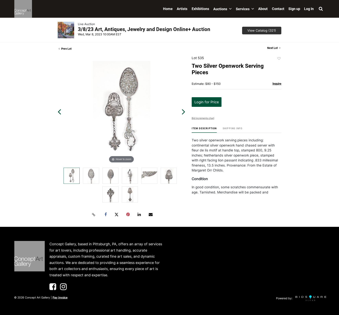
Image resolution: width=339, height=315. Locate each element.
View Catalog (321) (261, 30)
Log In (309, 9)
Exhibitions (200, 9)
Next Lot (272, 47)
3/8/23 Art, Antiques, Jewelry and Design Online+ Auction (144, 29)
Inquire (276, 83)
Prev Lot (66, 48)
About (263, 9)
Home (168, 9)
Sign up (294, 9)
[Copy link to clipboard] (93, 214)
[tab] (204, 130)
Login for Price (206, 102)
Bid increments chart (203, 118)
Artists (182, 9)
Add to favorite (279, 58)
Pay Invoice (60, 297)
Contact (278, 9)
